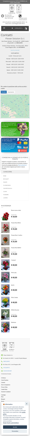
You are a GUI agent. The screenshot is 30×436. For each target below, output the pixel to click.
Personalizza (15, 431)
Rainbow (13, 322)
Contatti (3, 382)
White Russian (15, 310)
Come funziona (4, 380)
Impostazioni (11, 92)
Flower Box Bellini (16, 247)
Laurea (5, 197)
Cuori (5, 191)
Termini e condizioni (5, 391)
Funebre (6, 194)
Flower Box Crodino (16, 235)
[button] (26, 28)
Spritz (12, 285)
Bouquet (6, 179)
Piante (5, 182)
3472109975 (6, 367)
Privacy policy (4, 387)
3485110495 (6, 361)
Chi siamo (3, 378)
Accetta (4, 92)
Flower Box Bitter (16, 222)
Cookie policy (4, 389)
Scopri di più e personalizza (11, 422)
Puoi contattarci (22, 165)
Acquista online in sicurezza (8, 140)
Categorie (7, 172)
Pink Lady (13, 272)
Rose (4, 176)
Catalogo (18, 28)
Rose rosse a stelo (16, 210)
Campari (13, 260)
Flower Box (7, 185)
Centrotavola (7, 188)
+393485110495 (23, 18)
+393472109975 (23, 19)
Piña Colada (14, 297)
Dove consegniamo (5, 384)
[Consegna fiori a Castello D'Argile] (15, 9)
